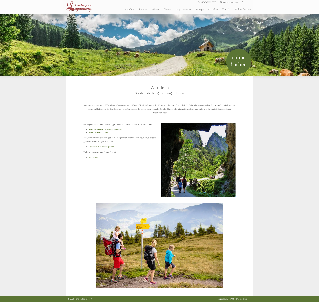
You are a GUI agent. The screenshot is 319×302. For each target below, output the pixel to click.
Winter (155, 9)
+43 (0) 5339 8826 (208, 2)
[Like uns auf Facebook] (242, 2)
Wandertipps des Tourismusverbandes (105, 129)
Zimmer (168, 9)
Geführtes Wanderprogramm (101, 147)
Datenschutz (241, 299)
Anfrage (200, 9)
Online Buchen (243, 9)
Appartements (183, 9)
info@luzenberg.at (230, 2)
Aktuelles (213, 9)
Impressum (223, 299)
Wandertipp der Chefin (98, 132)
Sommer (142, 9)
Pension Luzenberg (83, 299)
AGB (232, 299)
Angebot (129, 9)
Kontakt (226, 9)
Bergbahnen (93, 157)
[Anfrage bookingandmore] (238, 61)
